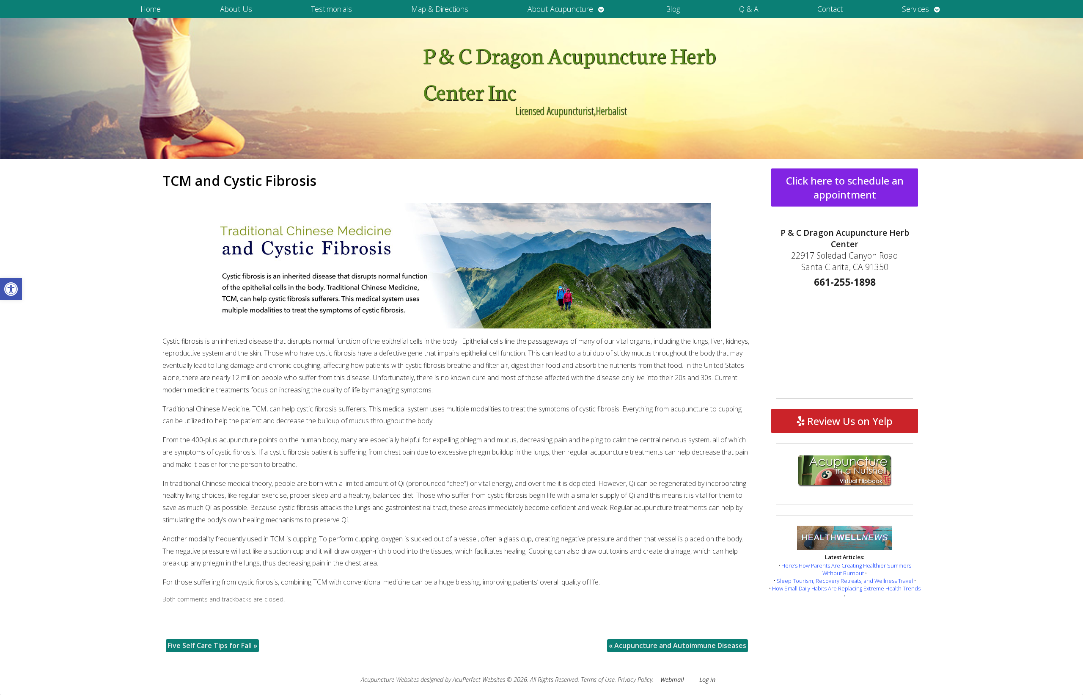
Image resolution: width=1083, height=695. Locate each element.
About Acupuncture (560, 9)
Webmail (672, 680)
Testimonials (331, 9)
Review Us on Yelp (849, 421)
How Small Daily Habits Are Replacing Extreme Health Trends (846, 588)
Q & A (749, 9)
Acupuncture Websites (390, 680)
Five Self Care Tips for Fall (212, 645)
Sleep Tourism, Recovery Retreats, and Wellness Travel (845, 581)
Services (915, 9)
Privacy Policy (635, 680)
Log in (707, 680)
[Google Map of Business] (845, 340)
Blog (673, 9)
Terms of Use (598, 680)
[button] (11, 289)
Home (150, 9)
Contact (830, 9)
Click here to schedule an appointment (845, 187)
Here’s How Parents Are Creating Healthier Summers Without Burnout (846, 569)
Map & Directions (439, 9)
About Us (236, 9)
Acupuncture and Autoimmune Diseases (677, 645)
